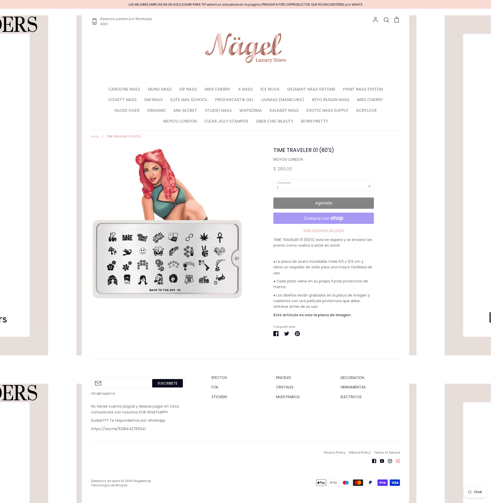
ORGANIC (156, 110)
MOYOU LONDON (180, 121)
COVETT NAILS (122, 100)
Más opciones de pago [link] (324, 230)
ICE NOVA (270, 89)
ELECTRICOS (351, 396)
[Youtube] (380, 460)
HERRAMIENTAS (353, 387)
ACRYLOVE (366, 110)
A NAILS (245, 89)
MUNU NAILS (160, 89)
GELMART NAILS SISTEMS (311, 89)
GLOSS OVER (126, 110)
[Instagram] (388, 460)
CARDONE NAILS (124, 89)
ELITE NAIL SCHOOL (188, 100)
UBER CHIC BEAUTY (274, 121)
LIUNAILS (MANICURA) (282, 100)
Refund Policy (360, 452)
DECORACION (352, 377)
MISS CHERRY (217, 89)
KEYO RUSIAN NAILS (330, 100)
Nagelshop (142, 481)
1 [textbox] (277, 187)
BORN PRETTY (314, 121)
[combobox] (323, 185)
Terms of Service (387, 452)
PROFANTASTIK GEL (234, 100)
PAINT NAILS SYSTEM (363, 89)
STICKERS (219, 396)
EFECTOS (219, 377)
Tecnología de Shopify (109, 485)
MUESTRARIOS (288, 396)
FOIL (215, 387)
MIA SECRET (185, 110)
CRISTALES (285, 387)
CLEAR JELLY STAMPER (226, 121)
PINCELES (283, 377)
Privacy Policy (334, 452)
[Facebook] (372, 460)
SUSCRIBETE (167, 383)
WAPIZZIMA (250, 110)
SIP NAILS (188, 89)
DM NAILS (153, 100)
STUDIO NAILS (218, 110)
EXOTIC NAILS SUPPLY (327, 110)
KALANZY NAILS (284, 110)
